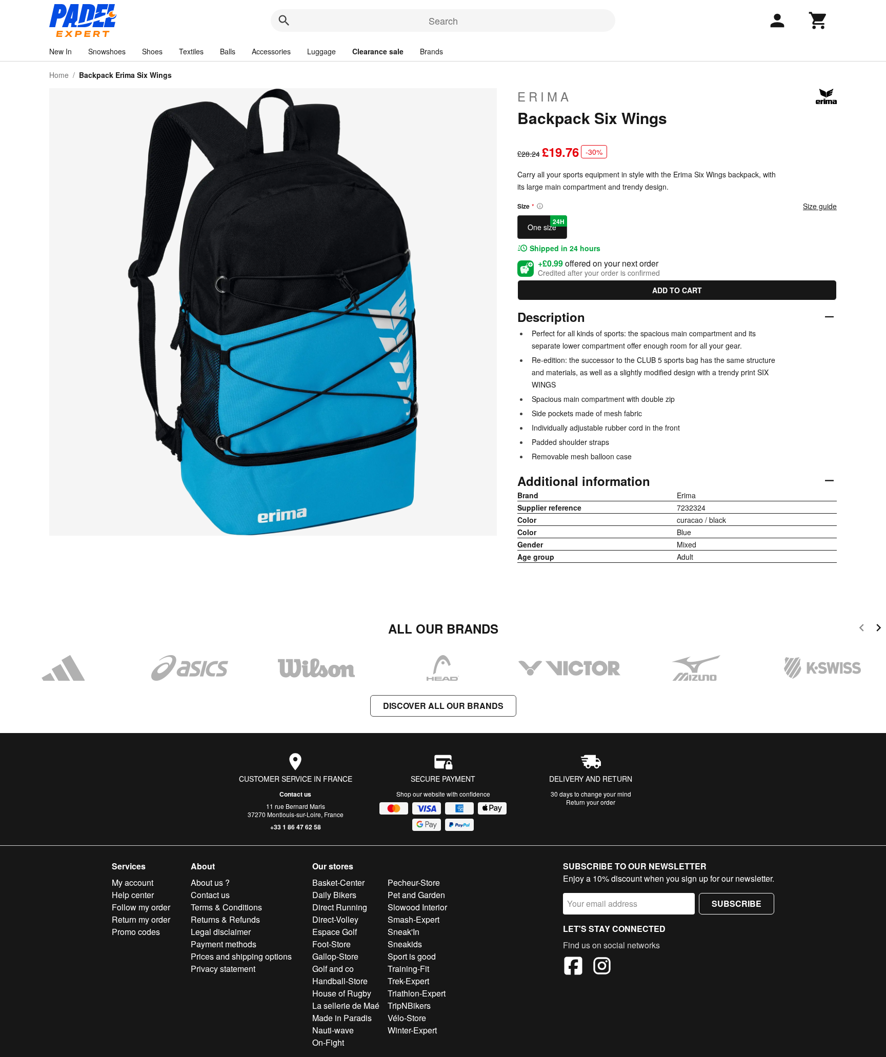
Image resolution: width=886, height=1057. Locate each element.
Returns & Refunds (225, 919)
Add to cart (677, 290)
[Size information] (539, 206)
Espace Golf (334, 932)
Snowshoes (107, 51)
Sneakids (405, 944)
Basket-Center (338, 882)
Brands (431, 51)
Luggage (321, 51)
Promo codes (136, 932)
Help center (133, 895)
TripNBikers (409, 1005)
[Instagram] (602, 967)
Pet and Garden (416, 895)
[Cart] (818, 20)
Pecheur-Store (414, 882)
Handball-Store (340, 981)
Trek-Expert (408, 981)
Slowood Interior (417, 907)
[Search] (284, 20)
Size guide (820, 206)
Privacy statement (223, 968)
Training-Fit (408, 968)
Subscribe (736, 903)
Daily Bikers (334, 895)
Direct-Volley (335, 919)
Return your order (590, 802)
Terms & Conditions (226, 907)
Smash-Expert (413, 919)
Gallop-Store (335, 956)
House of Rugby (341, 993)
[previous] (861, 629)
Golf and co (333, 968)
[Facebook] (573, 967)
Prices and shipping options (241, 956)
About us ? (210, 882)
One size (546, 224)
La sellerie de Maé (345, 1005)
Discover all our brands (443, 706)
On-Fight (328, 1042)
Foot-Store (331, 944)
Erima (544, 96)
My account (132, 882)
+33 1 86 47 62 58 (295, 826)
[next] (878, 629)
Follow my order (141, 907)
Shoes (152, 51)
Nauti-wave (333, 1030)
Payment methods (223, 944)
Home (59, 75)
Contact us (295, 794)
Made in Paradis (342, 1018)
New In (60, 51)
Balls (227, 51)
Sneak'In (403, 932)
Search (443, 20)
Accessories (271, 51)
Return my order (141, 919)
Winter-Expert (412, 1030)
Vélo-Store (407, 1018)
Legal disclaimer (221, 932)
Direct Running (339, 907)
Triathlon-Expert (417, 993)
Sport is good (412, 956)
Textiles (191, 51)
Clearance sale (378, 51)
